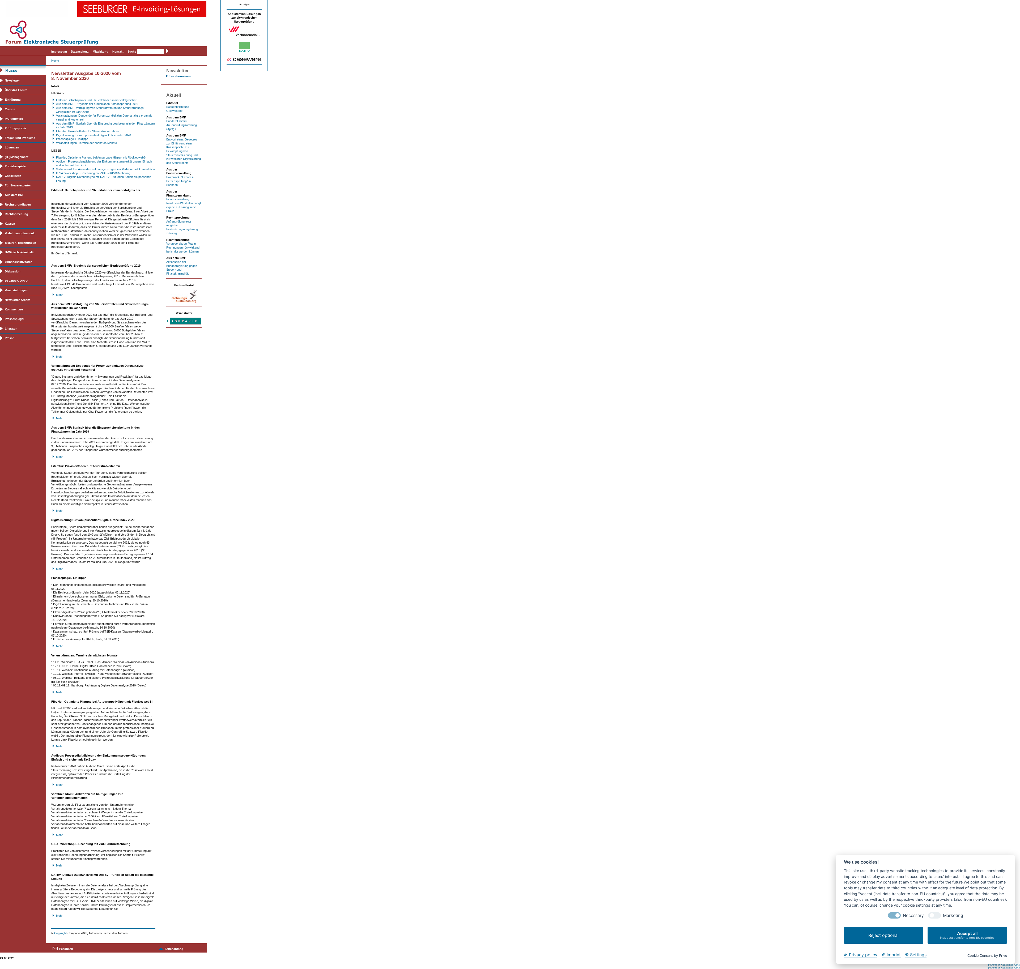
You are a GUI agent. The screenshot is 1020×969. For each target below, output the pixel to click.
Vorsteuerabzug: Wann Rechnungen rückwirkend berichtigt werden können (182, 247)
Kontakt (118, 51)
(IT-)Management (16, 157)
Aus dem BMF (14, 195)
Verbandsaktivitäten (18, 261)
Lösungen (12, 147)
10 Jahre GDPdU (16, 280)
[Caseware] (244, 60)
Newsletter (12, 80)
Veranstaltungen (16, 290)
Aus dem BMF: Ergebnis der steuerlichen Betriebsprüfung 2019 (97, 103)
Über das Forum (16, 90)
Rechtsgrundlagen (18, 204)
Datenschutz (80, 51)
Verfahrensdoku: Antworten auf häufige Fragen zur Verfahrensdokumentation (105, 169)
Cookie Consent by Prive (987, 956)
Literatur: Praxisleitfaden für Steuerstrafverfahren (87, 131)
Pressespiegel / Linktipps (72, 138)
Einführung (13, 99)
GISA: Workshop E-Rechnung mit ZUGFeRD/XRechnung (93, 173)
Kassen (10, 223)
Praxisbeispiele (15, 166)
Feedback (66, 948)
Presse (9, 338)
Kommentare (14, 309)
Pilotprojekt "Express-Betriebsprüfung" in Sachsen (180, 181)
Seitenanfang (174, 948)
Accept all (967, 935)
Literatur (11, 328)
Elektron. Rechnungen (20, 242)
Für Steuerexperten (18, 185)
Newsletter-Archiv (17, 299)
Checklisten (13, 175)
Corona (10, 109)
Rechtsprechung (16, 214)
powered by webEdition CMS (1004, 964)
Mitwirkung (100, 51)
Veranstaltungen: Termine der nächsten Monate (86, 142)
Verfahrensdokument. (20, 233)
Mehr (59, 294)
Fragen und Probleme (20, 137)
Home (55, 60)
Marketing (953, 915)
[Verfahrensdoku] (244, 35)
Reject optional (883, 935)
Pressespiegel (14, 319)
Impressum (59, 51)
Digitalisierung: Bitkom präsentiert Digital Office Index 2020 (93, 135)
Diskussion (12, 271)
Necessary (913, 915)
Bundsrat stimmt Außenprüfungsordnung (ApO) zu (181, 124)
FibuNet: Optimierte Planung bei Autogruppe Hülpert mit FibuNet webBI (101, 157)
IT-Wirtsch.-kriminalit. (20, 252)
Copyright (60, 933)
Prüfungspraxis (15, 128)
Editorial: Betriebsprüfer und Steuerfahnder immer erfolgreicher (96, 100)
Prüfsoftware (14, 118)
